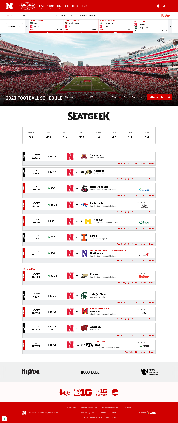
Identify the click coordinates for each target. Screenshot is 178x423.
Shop (67, 6)
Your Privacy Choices (88, 413)
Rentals (84, 6)
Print (134, 97)
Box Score (143, 163)
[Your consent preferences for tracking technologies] (4, 418)
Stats (82, 16)
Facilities (59, 16)
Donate (59, 6)
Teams (41, 6)
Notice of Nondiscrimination (91, 418)
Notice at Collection (108, 413)
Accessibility (111, 418)
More (91, 16)
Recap (151, 163)
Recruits (50, 6)
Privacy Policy (71, 408)
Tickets (75, 6)
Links (46, 32)
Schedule (35, 16)
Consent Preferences (89, 408)
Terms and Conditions (110, 408)
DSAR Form (127, 408)
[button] (27, 26)
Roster (47, 16)
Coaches (72, 16)
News (23, 16)
